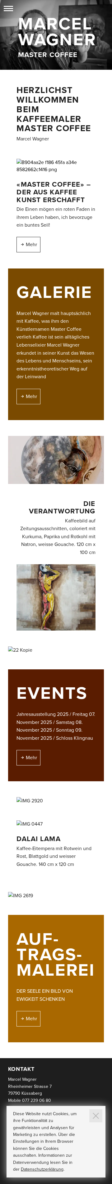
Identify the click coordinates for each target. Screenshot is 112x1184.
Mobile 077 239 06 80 (29, 1100)
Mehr (31, 244)
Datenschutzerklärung (42, 1169)
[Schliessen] (95, 1115)
